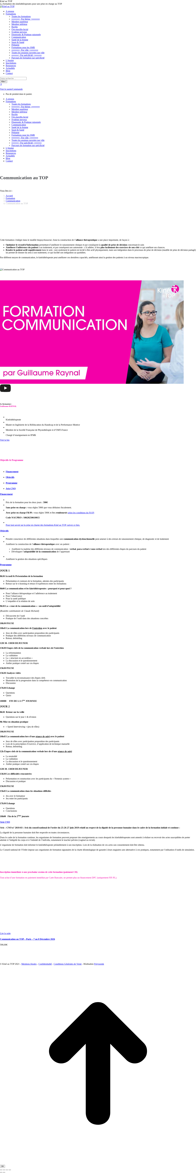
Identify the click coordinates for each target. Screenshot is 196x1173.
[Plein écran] (7, 1169)
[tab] (12, 471)
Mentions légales (29, 964)
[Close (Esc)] (1, 1169)
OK (2, 1166)
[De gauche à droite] (4, 1172)
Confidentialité (45, 964)
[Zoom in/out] (10, 1169)
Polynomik (99, 964)
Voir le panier (6, 89)
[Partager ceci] (4, 1169)
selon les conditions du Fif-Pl (81, 512)
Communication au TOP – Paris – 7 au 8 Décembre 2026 (27, 939)
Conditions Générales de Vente (68, 964)
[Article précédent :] (1, 1172)
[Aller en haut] (98, 1160)
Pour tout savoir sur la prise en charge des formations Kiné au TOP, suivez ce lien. (43, 525)
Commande (17, 89)
